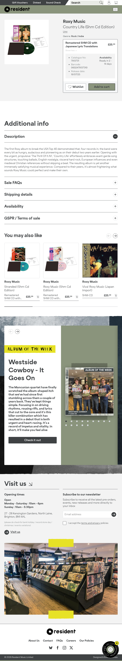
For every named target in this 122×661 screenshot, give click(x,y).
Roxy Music (74, 21)
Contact (48, 640)
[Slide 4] (103, 306)
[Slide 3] (75, 306)
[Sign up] (114, 514)
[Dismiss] (117, 643)
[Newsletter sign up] (110, 649)
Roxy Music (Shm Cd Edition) (57, 288)
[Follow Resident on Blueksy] (51, 648)
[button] (22, 296)
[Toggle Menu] (115, 9)
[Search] (100, 2)
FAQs (59, 640)
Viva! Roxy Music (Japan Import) (98, 288)
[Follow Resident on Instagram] (64, 648)
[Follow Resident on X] (71, 648)
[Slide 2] (47, 306)
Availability (13, 206)
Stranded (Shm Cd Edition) (16, 288)
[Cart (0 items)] (116, 2)
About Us (33, 640)
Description (14, 136)
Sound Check (53, 2)
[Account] (109, 2)
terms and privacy (90, 523)
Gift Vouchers (20, 2)
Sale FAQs (13, 183)
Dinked (37, 2)
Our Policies (86, 640)
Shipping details (18, 194)
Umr (65, 31)
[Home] (17, 9)
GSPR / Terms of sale (22, 218)
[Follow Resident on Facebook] (57, 648)
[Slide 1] (18, 306)
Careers (71, 640)
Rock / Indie (77, 36)
